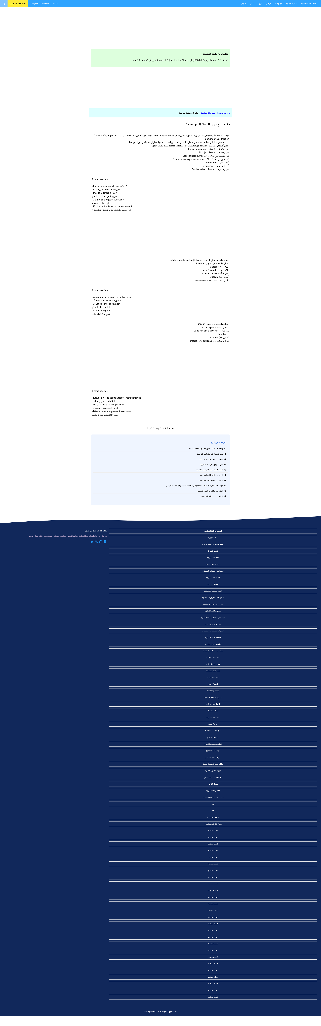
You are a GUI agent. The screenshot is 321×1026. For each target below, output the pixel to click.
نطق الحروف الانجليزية (213, 731)
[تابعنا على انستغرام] (100, 542)
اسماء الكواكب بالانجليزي (213, 824)
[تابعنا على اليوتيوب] (96, 542)
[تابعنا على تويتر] (92, 542)
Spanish (45, 4)
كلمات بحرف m (213, 910)
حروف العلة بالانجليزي (213, 624)
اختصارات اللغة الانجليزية (213, 611)
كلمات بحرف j (213, 890)
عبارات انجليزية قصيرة (213, 771)
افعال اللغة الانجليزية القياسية (213, 598)
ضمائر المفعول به (213, 791)
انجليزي (279, 4)
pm (213, 804)
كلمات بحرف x (213, 984)
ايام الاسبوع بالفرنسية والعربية (211, 465)
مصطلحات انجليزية (213, 578)
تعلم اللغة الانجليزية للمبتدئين (213, 571)
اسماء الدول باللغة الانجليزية (213, 651)
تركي (260, 4)
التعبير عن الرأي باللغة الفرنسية (211, 475)
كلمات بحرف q (213, 937)
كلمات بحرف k (213, 897)
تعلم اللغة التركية (213, 677)
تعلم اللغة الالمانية (213, 664)
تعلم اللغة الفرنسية (208, 113)
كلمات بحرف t (213, 957)
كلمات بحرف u (213, 964)
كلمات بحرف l (213, 904)
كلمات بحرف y (213, 990)
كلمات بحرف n (213, 917)
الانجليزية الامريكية (213, 704)
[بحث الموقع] (4, 3)
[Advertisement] (160, 27)
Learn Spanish (213, 691)
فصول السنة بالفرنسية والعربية (211, 459)
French (56, 4)
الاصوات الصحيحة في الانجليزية (213, 631)
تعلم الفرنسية (213, 711)
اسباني (243, 4)
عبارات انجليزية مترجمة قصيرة (213, 544)
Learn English (213, 684)
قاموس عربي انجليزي (213, 644)
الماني (252, 4)
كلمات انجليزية (213, 551)
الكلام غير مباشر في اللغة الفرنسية (210, 491)
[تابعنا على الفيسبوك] (105, 542)
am (213, 811)
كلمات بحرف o (213, 924)
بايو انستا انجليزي (213, 737)
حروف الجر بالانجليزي (213, 751)
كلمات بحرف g (213, 870)
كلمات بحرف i (213, 884)
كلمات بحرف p (213, 930)
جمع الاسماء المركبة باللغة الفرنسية (210, 454)
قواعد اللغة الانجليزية (213, 564)
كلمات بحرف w (213, 977)
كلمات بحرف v (213, 970)
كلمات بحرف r (213, 944)
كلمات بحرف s (213, 950)
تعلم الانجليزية (291, 4)
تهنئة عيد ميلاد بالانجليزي (213, 744)
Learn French (213, 724)
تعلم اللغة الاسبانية (213, 671)
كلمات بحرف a (213, 831)
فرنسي (268, 4)
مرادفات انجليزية (213, 584)
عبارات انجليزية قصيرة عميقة (213, 764)
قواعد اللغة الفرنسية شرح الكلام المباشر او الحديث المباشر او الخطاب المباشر (194, 486)
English (35, 4)
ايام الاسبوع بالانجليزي (213, 757)
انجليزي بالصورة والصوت (213, 697)
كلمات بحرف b (213, 837)
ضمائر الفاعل (213, 784)
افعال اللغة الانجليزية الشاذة (213, 604)
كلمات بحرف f (213, 864)
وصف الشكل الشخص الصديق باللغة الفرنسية (206, 449)
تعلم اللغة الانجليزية (308, 4)
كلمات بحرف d (213, 851)
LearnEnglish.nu (18, 3)
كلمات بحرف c (213, 844)
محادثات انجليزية (213, 558)
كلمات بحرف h (213, 877)
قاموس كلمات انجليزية (213, 637)
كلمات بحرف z (213, 997)
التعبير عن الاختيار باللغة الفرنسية (211, 480)
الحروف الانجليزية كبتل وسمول (213, 797)
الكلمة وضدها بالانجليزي (213, 591)
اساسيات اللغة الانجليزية (213, 531)
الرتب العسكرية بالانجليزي (213, 777)
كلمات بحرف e (213, 857)
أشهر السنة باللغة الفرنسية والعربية (209, 470)
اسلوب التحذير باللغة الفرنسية (212, 496)
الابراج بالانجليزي (213, 817)
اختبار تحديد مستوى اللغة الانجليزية (213, 618)
